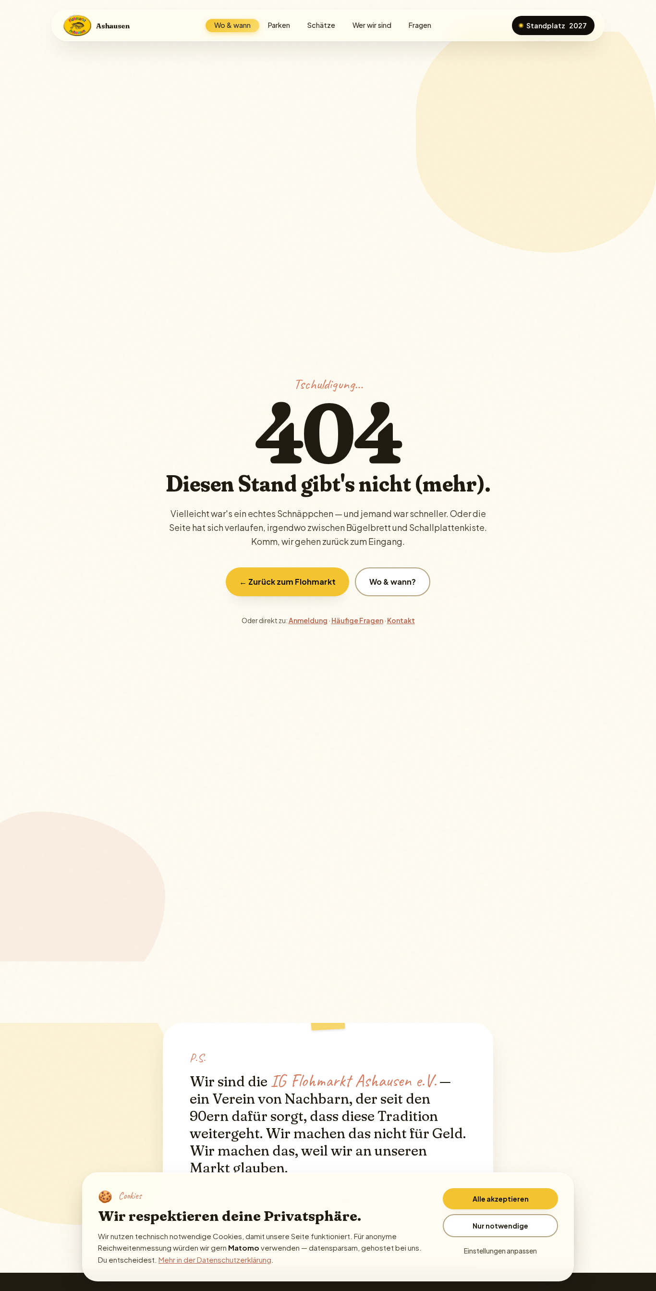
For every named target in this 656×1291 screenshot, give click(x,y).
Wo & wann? (392, 582)
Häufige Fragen (357, 620)
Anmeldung (308, 620)
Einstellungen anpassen (500, 1250)
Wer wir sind (371, 25)
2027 (556, 25)
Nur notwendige (500, 1225)
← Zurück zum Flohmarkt (287, 582)
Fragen (420, 25)
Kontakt (401, 620)
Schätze (321, 25)
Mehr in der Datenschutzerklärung (214, 1259)
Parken (279, 25)
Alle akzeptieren (501, 1198)
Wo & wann (232, 25)
